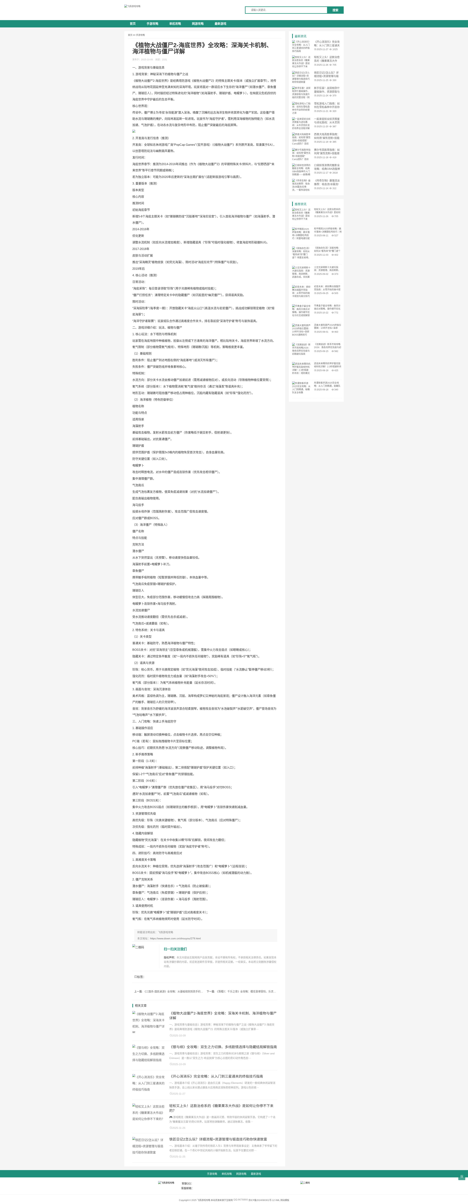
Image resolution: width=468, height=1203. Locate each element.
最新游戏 (220, 23)
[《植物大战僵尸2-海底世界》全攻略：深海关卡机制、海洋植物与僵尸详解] (148, 1032)
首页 (133, 23)
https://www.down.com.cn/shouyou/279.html (175, 938)
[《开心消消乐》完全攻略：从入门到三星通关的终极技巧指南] (148, 1089)
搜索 (335, 10)
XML (277, 1200)
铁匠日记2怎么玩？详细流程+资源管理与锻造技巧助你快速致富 (218, 1139)
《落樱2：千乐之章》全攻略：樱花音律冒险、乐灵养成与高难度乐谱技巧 (257, 991)
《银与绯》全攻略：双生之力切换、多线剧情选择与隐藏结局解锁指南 (223, 1047)
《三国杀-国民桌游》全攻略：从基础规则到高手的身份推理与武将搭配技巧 (186, 991)
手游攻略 (152, 23)
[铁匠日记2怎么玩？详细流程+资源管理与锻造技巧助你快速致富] (148, 1152)
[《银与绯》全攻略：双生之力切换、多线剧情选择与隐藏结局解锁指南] (148, 1060)
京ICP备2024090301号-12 (261, 1200)
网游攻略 (198, 23)
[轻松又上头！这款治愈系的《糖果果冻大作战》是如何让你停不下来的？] (148, 1119)
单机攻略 (175, 23)
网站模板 (284, 1200)
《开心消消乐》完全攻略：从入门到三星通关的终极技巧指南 (216, 1076)
